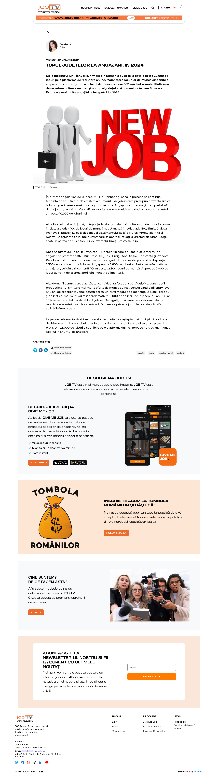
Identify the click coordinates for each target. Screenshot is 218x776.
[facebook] (41, 350)
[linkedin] (46, 350)
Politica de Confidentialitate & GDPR (184, 725)
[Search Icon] (152, 7)
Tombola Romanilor (116, 8)
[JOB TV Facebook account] (22, 762)
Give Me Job (140, 8)
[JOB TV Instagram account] (28, 762)
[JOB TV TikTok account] (34, 762)
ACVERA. (198, 771)
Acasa (115, 726)
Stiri (114, 721)
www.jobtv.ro (40, 751)
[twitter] (36, 350)
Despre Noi (118, 731)
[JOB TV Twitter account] (16, 762)
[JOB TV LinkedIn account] (40, 762)
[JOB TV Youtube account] (46, 762)
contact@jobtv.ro (27, 751)
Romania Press (90, 8)
